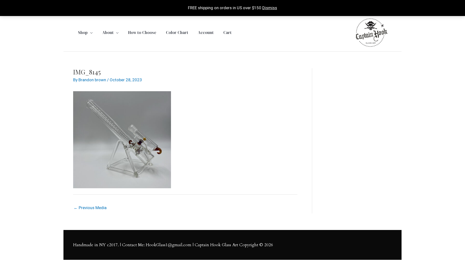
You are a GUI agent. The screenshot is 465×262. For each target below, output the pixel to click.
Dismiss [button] (269, 7)
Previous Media (90, 207)
